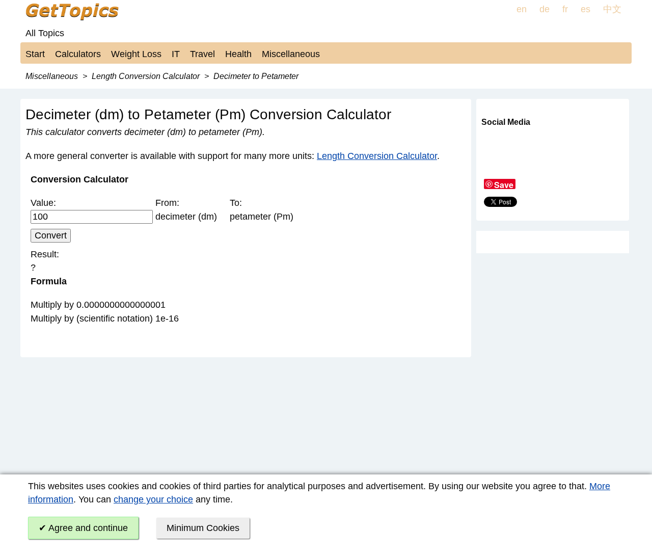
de (544, 9)
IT (176, 54)
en (522, 9)
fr (565, 9)
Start (35, 54)
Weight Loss (136, 54)
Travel (202, 54)
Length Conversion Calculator (377, 156)
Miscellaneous (291, 54)
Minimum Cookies (203, 528)
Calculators (78, 54)
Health (238, 54)
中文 (612, 9)
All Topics (44, 33)
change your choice (153, 499)
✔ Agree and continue (83, 528)
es (585, 9)
